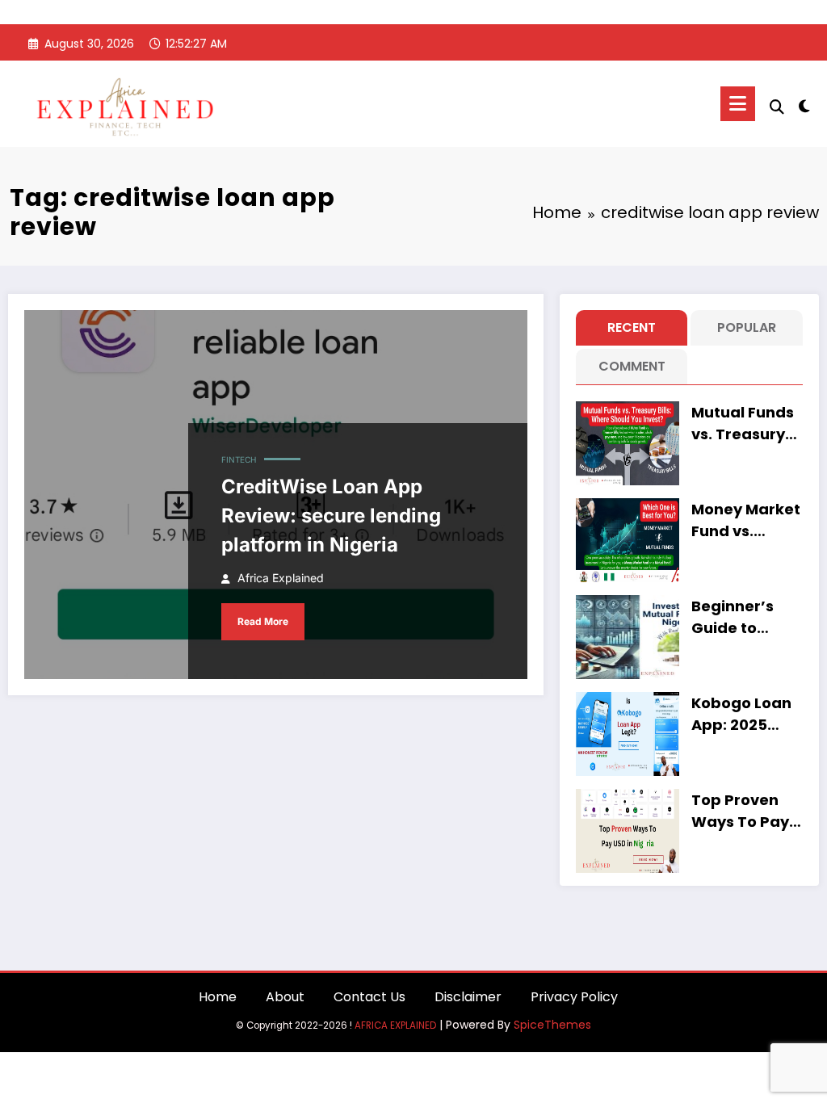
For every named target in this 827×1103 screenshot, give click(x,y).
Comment (631, 366)
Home (218, 997)
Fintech (238, 459)
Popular (746, 327)
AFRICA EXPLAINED (395, 1025)
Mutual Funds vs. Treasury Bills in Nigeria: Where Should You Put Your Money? (746, 423)
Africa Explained (280, 578)
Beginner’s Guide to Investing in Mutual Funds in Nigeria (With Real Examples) (742, 617)
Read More (262, 621)
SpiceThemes (552, 1025)
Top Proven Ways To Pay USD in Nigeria (744, 811)
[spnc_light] (804, 104)
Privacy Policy (574, 997)
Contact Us (369, 997)
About (285, 997)
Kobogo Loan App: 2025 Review (741, 714)
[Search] (777, 107)
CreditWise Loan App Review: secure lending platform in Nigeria (331, 515)
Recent (631, 327)
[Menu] (737, 103)
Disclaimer (468, 997)
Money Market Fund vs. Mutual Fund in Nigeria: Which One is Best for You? (747, 520)
